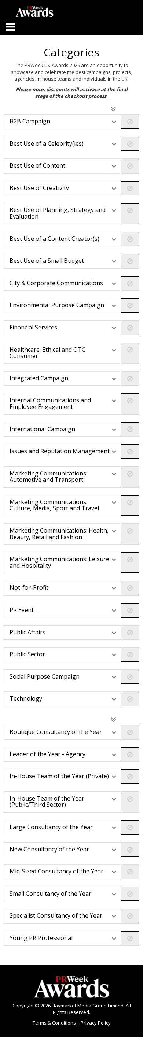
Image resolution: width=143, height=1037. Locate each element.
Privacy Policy (96, 1022)
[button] (71, 122)
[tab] (71, 122)
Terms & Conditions (55, 1022)
